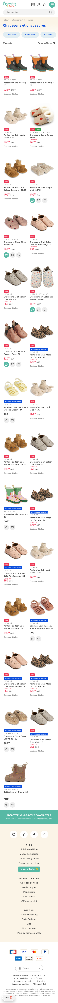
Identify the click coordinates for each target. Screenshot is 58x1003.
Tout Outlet (11, 34)
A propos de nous (29, 883)
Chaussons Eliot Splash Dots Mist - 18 (41, 463)
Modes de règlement (29, 858)
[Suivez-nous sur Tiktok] (24, 834)
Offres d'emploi (29, 901)
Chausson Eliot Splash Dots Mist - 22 (40, 740)
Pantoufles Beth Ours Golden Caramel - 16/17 (14, 627)
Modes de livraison (29, 854)
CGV (34, 975)
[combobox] (29, 968)
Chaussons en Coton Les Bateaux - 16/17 (41, 298)
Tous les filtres (45, 43)
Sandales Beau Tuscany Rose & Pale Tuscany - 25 (41, 627)
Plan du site (29, 892)
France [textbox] (26, 968)
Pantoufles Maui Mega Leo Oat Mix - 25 (40, 685)
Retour (6, 20)
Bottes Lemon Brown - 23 (16, 792)
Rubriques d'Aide (29, 849)
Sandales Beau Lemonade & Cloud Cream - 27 (16, 408)
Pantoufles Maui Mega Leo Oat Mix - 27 (40, 518)
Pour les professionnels (29, 933)
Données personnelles (23, 981)
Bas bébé (48, 34)
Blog (29, 923)
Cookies (41, 981)
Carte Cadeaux (29, 919)
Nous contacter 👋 (29, 869)
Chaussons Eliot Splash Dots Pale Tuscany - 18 (41, 243)
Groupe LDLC (40, 984)
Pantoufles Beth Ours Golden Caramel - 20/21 (15, 188)
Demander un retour (29, 863)
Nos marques (29, 928)
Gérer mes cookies (20, 984)
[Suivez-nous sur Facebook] (34, 834)
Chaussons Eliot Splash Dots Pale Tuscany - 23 (15, 685)
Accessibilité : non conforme (29, 978)
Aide (7, 997)
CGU (42, 975)
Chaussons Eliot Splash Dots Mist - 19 (15, 298)
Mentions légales (20, 975)
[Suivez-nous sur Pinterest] (44, 834)
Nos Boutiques (29, 887)
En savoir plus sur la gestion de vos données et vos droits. (29, 995)
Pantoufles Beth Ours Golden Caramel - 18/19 (15, 463)
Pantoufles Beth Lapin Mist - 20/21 (40, 571)
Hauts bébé (30, 34)
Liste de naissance (29, 914)
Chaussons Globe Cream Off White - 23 (15, 737)
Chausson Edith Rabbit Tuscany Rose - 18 (15, 352)
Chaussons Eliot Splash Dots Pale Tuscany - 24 (15, 574)
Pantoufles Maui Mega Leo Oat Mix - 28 (40, 356)
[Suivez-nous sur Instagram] (13, 834)
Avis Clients (29, 896)
